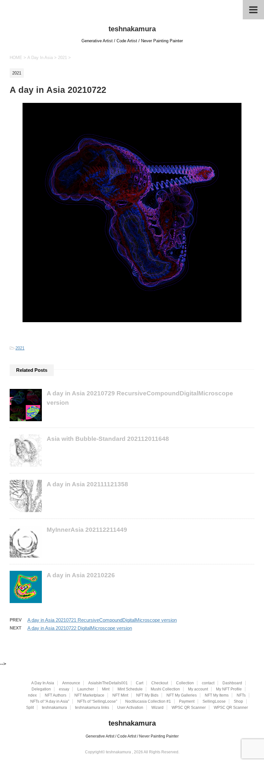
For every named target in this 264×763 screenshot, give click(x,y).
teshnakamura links (92, 707)
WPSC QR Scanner (189, 707)
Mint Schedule (130, 689)
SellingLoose (214, 701)
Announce (71, 683)
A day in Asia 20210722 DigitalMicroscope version (79, 628)
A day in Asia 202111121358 (87, 484)
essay (64, 689)
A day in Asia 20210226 (81, 575)
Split (30, 707)
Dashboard (232, 683)
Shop (238, 701)
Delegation (41, 689)
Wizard (157, 707)
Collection (185, 683)
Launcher (85, 689)
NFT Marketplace (89, 695)
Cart (139, 683)
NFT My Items (217, 695)
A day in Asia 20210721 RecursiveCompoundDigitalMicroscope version (102, 620)
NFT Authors (55, 695)
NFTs (241, 695)
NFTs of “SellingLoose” (97, 701)
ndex (32, 695)
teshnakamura (132, 29)
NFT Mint (120, 695)
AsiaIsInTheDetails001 (108, 683)
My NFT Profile (229, 689)
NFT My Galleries (181, 695)
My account (198, 689)
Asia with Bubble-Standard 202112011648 (108, 438)
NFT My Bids (147, 695)
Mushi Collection (165, 689)
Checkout (159, 683)
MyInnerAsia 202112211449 (87, 529)
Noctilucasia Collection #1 (148, 701)
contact (208, 683)
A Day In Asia (42, 683)
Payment (186, 701)
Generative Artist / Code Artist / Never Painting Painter (132, 736)
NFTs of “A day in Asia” (49, 701)
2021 (19, 348)
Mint (105, 689)
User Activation (130, 707)
